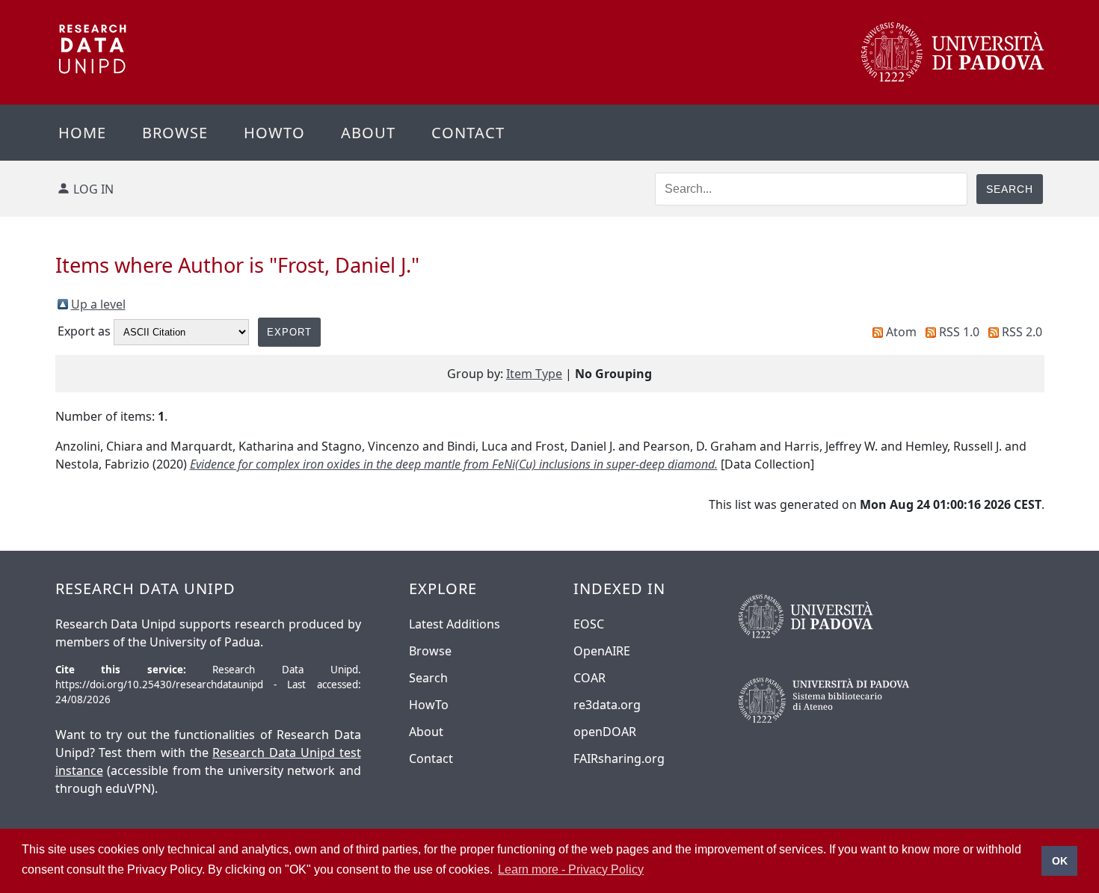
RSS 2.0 (1022, 332)
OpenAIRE (601, 651)
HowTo (429, 704)
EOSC (588, 624)
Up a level (98, 304)
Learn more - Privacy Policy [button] (571, 869)
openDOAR (604, 731)
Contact (468, 133)
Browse (175, 133)
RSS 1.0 (959, 332)
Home (82, 133)
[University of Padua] (952, 77)
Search (428, 678)
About (368, 133)
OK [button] (1060, 861)
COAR (589, 678)
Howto (274, 133)
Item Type (534, 373)
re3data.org (607, 704)
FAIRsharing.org (619, 758)
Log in (93, 189)
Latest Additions (454, 624)
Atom (901, 332)
